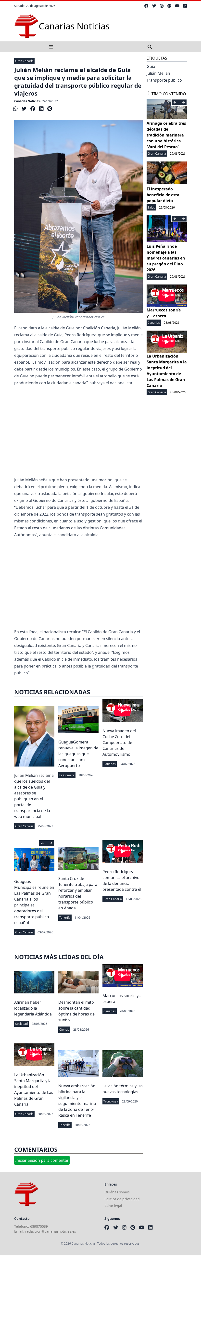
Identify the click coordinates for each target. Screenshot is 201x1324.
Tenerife (65, 918)
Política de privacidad (122, 1199)
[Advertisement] (78, 425)
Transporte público (164, 80)
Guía (151, 66)
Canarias (109, 764)
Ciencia (64, 1029)
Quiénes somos (117, 1192)
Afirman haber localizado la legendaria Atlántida (33, 1008)
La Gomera (67, 775)
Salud (151, 207)
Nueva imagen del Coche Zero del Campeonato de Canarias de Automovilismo (119, 742)
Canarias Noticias (27, 101)
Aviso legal (113, 1205)
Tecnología (110, 1101)
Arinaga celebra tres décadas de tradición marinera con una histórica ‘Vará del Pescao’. (166, 135)
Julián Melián (158, 73)
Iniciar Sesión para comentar (42, 1160)
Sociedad (21, 1024)
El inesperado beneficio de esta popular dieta (163, 194)
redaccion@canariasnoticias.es (50, 1231)
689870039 (39, 1226)
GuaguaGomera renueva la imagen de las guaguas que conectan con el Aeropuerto (78, 753)
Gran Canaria (24, 61)
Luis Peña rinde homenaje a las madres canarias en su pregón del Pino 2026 (166, 258)
